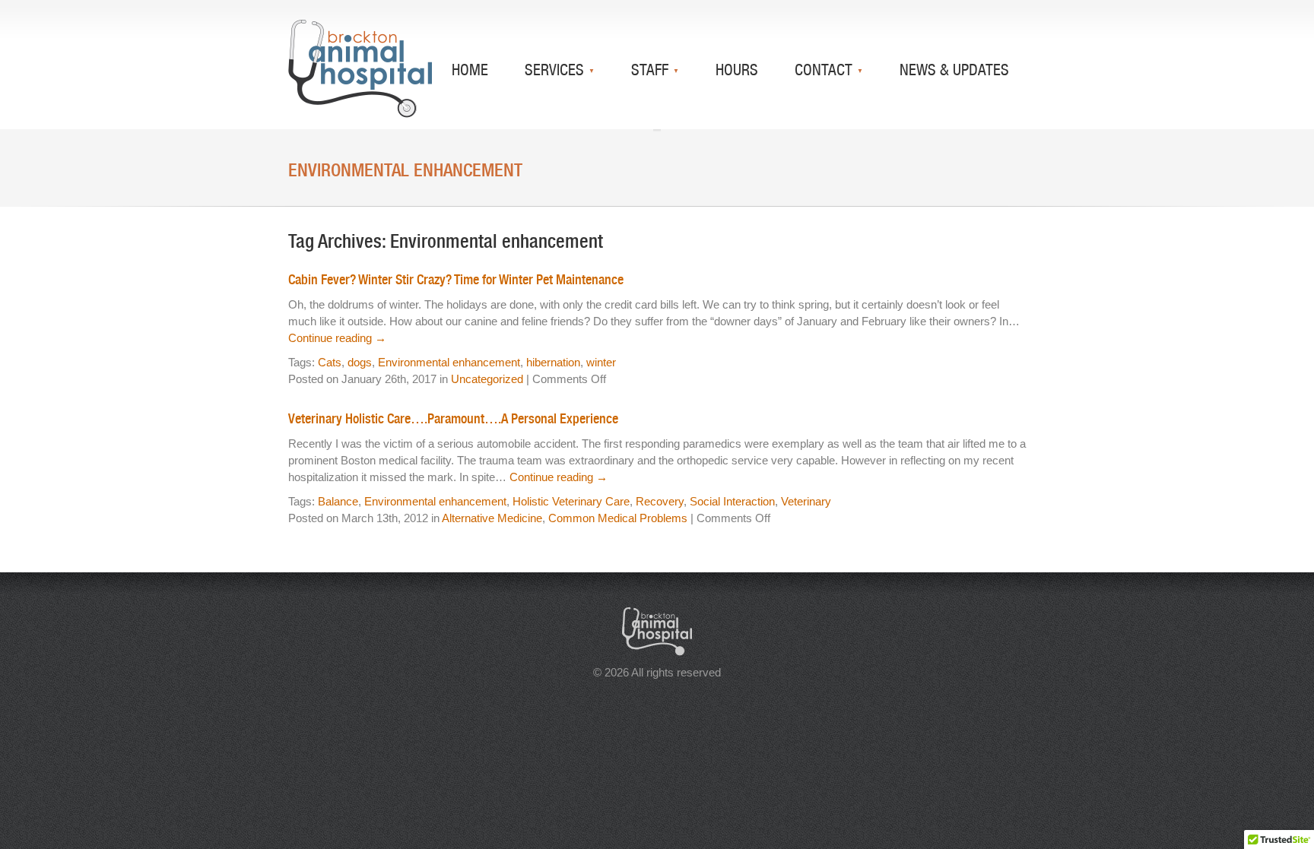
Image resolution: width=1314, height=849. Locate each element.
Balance (338, 501)
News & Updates (954, 69)
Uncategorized (487, 378)
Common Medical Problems (617, 518)
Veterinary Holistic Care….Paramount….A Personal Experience (453, 418)
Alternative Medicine (492, 518)
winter (601, 362)
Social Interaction (732, 501)
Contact (825, 69)
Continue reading (337, 337)
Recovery (660, 501)
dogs (360, 362)
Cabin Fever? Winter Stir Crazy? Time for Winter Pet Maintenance (456, 279)
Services (556, 69)
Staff (651, 69)
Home (470, 69)
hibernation (553, 362)
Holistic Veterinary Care (571, 501)
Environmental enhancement (449, 362)
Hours (737, 69)
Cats (329, 362)
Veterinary (806, 501)
